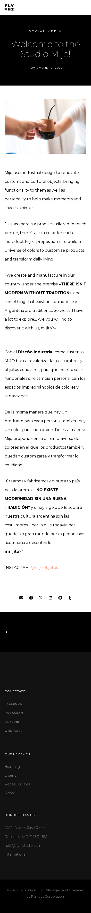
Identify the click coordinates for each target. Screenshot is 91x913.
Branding (12, 766)
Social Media (45, 31)
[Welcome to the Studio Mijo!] (21, 598)
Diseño (11, 775)
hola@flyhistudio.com (23, 845)
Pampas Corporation (47, 896)
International (15, 854)
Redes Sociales (17, 784)
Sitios (9, 793)
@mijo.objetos (44, 567)
